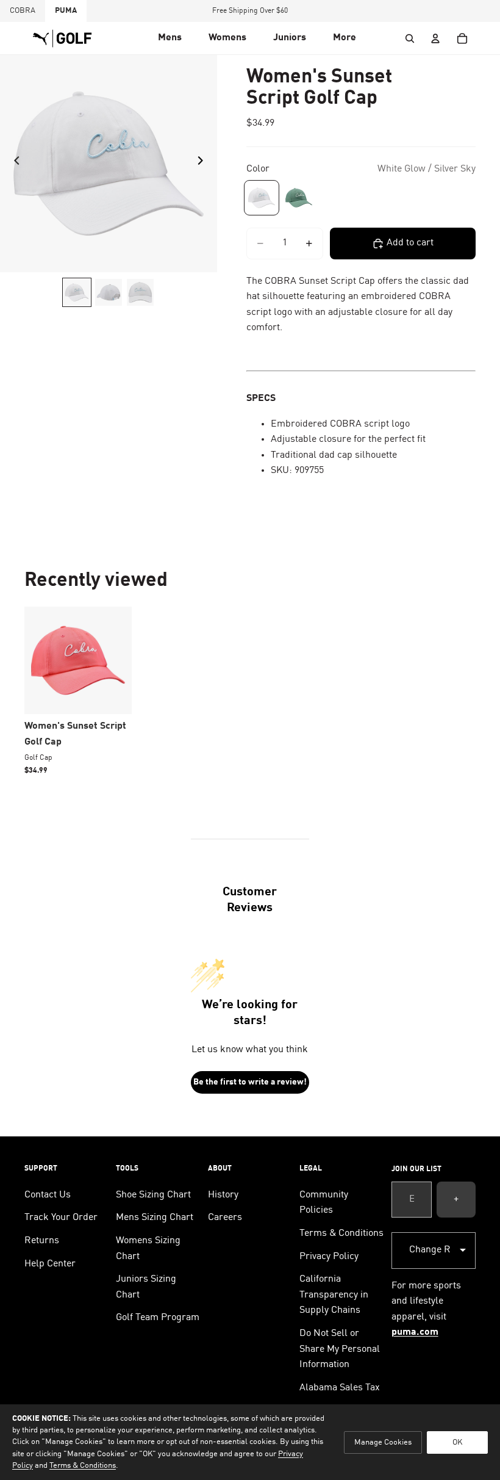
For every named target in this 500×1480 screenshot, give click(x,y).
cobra (22, 11)
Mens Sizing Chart (154, 1217)
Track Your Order (61, 1217)
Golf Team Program (157, 1318)
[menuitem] (345, 38)
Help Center (50, 1264)
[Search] (409, 38)
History (223, 1195)
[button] (170, 38)
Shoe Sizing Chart (153, 1195)
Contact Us (47, 1195)
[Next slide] (203, 163)
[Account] (435, 38)
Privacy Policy (329, 1257)
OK (457, 1442)
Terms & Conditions (341, 1233)
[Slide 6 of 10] (140, 292)
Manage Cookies (383, 1442)
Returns (41, 1241)
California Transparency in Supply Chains (333, 1294)
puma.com (414, 1332)
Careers (225, 1217)
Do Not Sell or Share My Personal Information (339, 1349)
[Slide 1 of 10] (76, 292)
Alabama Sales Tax (339, 1388)
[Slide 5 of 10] (108, 292)
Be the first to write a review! (250, 1082)
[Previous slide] (13, 163)
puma (66, 11)
